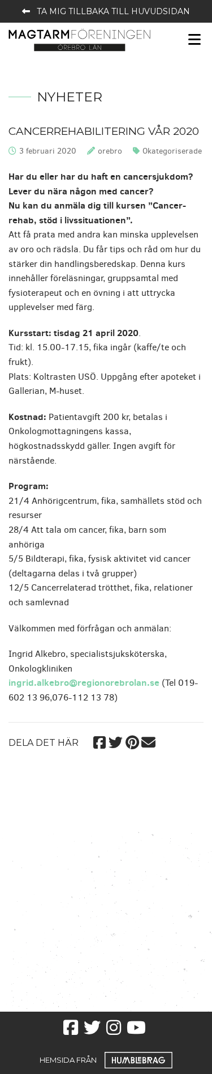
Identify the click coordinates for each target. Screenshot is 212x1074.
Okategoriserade (172, 151)
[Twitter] (116, 740)
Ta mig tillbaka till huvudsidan (113, 11)
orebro (110, 151)
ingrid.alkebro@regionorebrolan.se (83, 682)
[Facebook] (99, 740)
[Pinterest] (132, 740)
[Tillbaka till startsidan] (79, 39)
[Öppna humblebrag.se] (138, 1059)
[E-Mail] (148, 740)
